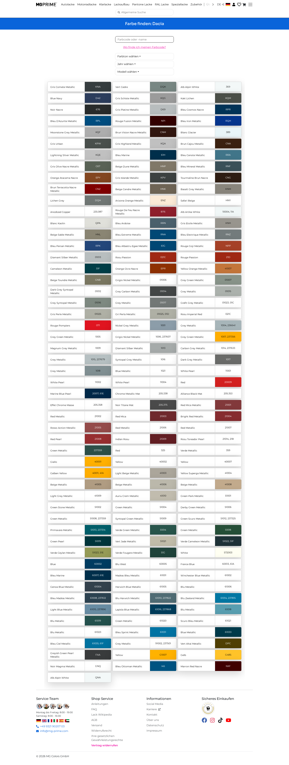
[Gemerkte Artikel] (239, 5)
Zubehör (196, 4)
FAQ (94, 709)
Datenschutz (155, 725)
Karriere (152, 709)
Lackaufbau (121, 4)
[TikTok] (220, 720)
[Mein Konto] (233, 4)
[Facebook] (204, 720)
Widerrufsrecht (101, 730)
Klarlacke (105, 4)
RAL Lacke (162, 4)
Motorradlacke (87, 4)
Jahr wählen (125, 64)
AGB (94, 720)
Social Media (155, 704)
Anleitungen (99, 704)
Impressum (154, 730)
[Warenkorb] (244, 5)
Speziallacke (179, 4)
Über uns (153, 720)
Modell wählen (127, 71)
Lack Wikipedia (101, 714)
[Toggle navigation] (250, 4)
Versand (96, 725)
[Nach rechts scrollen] (213, 4)
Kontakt (152, 714)
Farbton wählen (128, 56)
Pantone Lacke (142, 4)
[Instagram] (212, 720)
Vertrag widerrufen (104, 745)
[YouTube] (228, 720)
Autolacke (68, 4)
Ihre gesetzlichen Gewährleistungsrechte (107, 738)
